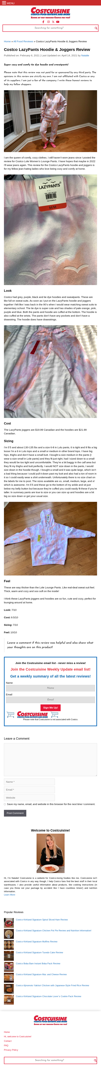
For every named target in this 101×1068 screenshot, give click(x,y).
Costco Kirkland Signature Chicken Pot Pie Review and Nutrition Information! (53, 930)
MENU (10, 3)
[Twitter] (53, 21)
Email (9, 694)
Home (7, 41)
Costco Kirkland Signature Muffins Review (36, 941)
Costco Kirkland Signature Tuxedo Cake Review (39, 952)
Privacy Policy (11, 1050)
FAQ (6, 1045)
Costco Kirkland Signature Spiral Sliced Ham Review (42, 919)
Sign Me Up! (50, 707)
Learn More (9, 895)
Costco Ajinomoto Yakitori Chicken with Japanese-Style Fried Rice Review (52, 985)
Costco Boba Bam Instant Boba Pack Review (38, 963)
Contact (8, 1041)
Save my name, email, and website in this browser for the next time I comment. (51, 804)
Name (9, 682)
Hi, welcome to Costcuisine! (17, 1036)
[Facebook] (43, 22)
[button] (4, 3)
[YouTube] (58, 22)
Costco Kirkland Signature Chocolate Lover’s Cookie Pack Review (48, 996)
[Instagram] (49, 22)
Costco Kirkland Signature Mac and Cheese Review (41, 974)
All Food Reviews (23, 41)
